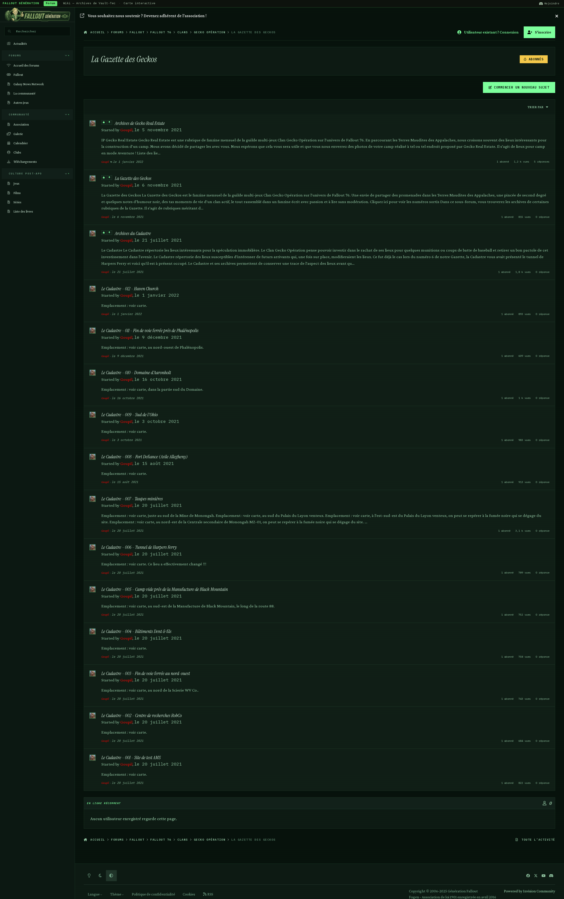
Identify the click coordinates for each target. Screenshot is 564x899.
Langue (94, 894)
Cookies (189, 894)
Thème (116, 894)
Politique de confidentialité (153, 894)
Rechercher (26, 31)
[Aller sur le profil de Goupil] (92, 123)
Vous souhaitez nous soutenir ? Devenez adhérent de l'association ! (147, 15)
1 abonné (503, 161)
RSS (210, 894)
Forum (50, 3)
